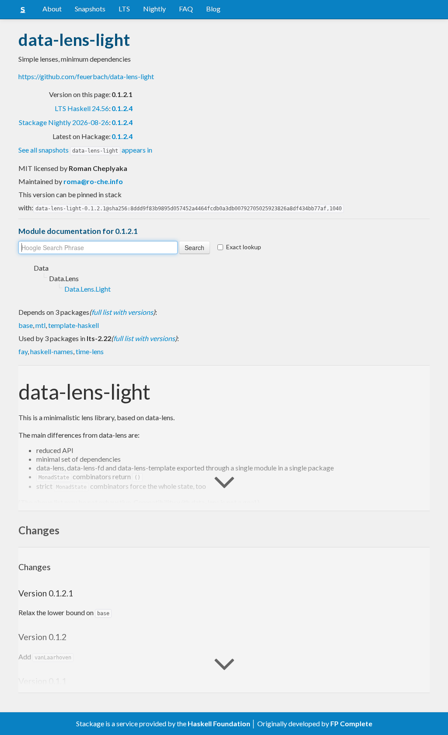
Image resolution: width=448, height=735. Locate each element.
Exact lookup (243, 247)
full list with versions (122, 312)
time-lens (90, 351)
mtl (40, 325)
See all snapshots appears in (85, 150)
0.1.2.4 (122, 108)
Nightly (154, 8)
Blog (213, 8)
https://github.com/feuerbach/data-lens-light (86, 76)
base (25, 325)
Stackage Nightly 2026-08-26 (64, 122)
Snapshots (90, 8)
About (52, 8)
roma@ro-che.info (93, 181)
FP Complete (351, 723)
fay (23, 351)
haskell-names (51, 351)
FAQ (186, 8)
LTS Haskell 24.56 (82, 108)
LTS (124, 8)
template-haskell (73, 325)
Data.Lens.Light (87, 289)
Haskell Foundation (219, 723)
